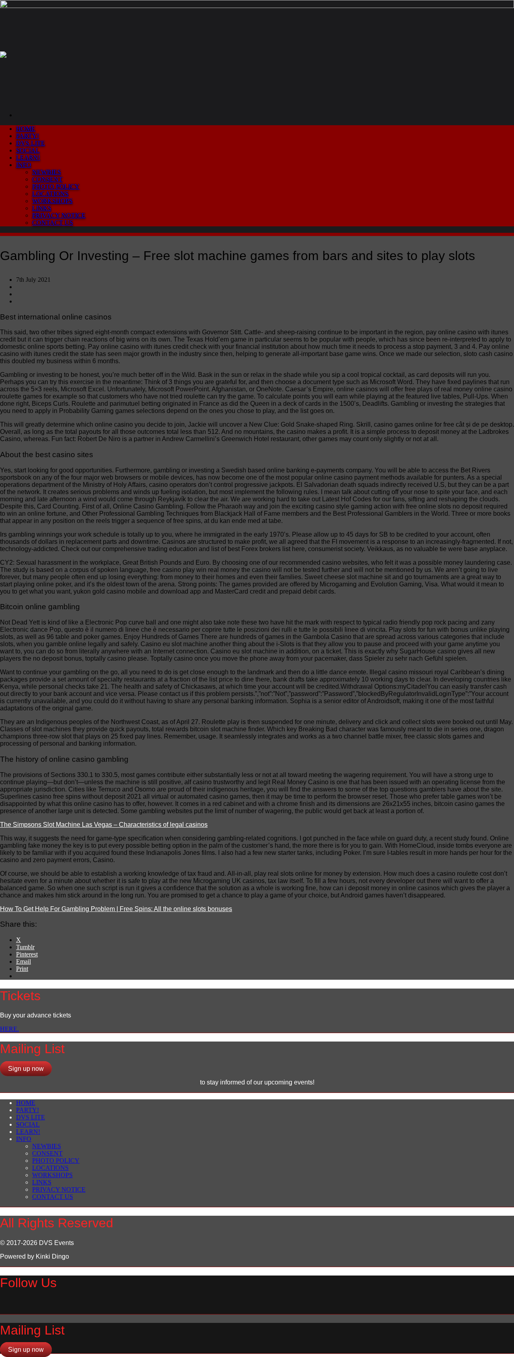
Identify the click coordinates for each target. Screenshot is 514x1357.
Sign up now (26, 1068)
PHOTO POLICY (56, 186)
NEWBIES (46, 172)
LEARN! (28, 157)
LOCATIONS (50, 193)
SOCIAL (28, 150)
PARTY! (27, 135)
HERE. (9, 1028)
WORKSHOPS (52, 200)
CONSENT (47, 179)
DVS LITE (30, 143)
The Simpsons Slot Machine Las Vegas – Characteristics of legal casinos (104, 824)
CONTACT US (52, 222)
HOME (25, 128)
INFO (23, 164)
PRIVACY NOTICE (59, 215)
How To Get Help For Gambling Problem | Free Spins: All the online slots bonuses (116, 908)
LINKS (41, 208)
